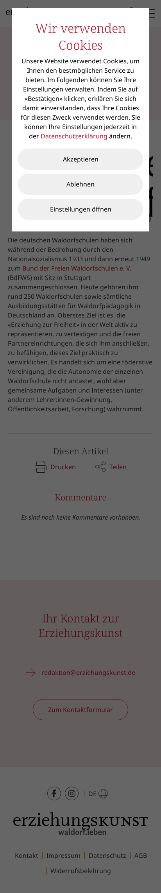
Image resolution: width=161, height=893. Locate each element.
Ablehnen (80, 184)
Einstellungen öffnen (80, 209)
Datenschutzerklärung (74, 136)
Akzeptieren (80, 159)
